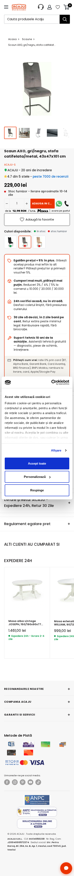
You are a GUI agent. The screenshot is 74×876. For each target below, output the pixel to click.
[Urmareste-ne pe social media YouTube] (30, 782)
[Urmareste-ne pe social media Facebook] (7, 782)
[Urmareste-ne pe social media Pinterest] (22, 782)
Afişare (56, 450)
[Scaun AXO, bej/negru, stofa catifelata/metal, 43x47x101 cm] (39, 242)
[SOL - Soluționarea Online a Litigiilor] (37, 824)
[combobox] (32, 19)
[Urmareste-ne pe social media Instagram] (15, 782)
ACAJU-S (10, 164)
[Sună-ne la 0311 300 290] (66, 203)
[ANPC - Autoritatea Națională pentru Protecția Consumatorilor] (36, 800)
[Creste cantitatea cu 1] (26, 203)
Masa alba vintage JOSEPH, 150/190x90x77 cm (24, 622)
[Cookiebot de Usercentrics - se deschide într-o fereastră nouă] (52, 382)
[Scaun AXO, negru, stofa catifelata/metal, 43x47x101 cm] (10, 242)
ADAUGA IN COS (43, 203)
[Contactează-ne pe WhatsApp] (59, 203)
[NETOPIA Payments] (25, 762)
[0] (66, 7)
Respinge (37, 490)
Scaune (27, 39)
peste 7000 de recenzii (50, 176)
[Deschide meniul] (6, 7)
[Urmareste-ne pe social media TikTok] (38, 782)
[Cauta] (65, 19)
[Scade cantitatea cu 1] (6, 203)
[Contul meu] (49, 7)
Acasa (12, 39)
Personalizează (35, 476)
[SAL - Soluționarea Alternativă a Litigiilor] (37, 812)
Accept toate (37, 463)
